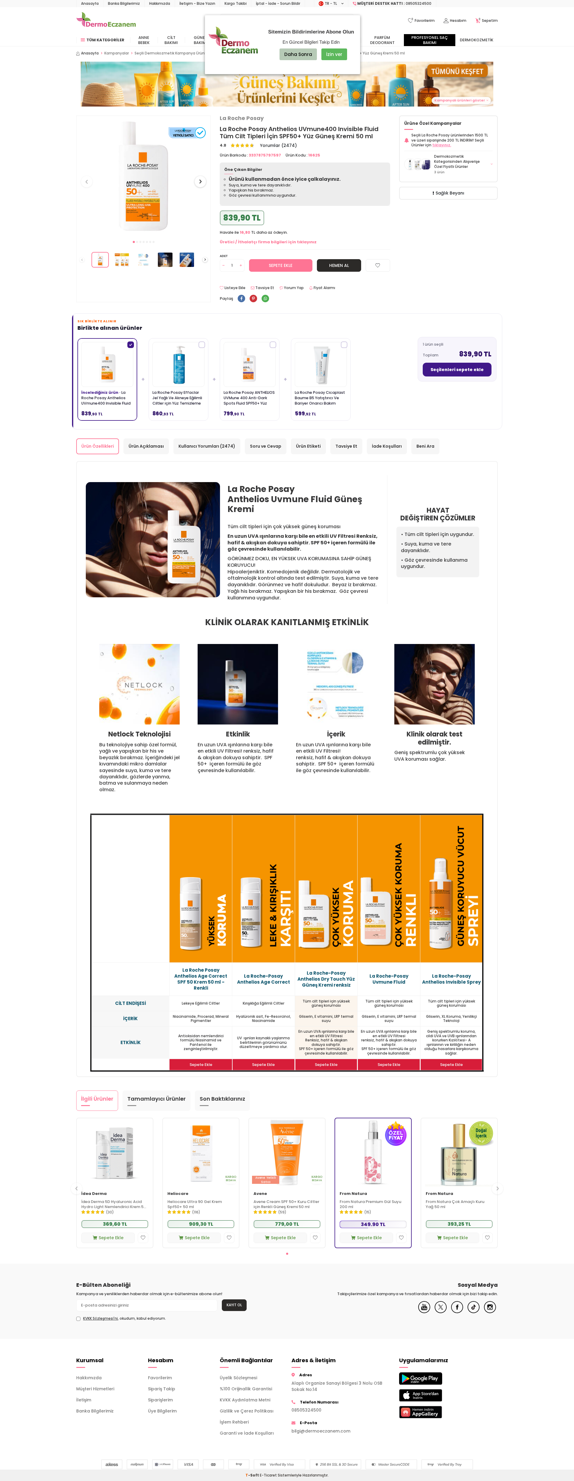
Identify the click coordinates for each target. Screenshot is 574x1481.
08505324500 (306, 1410)
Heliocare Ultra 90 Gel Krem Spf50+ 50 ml (194, 1204)
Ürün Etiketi (308, 446)
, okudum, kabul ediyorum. (124, 1318)
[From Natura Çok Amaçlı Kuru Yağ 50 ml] (459, 1152)
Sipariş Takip (161, 1389)
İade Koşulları (387, 446)
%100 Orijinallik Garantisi (246, 1389)
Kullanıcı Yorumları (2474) (206, 446)
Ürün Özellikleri (97, 446)
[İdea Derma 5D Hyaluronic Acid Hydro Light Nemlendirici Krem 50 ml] (115, 1152)
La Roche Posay (242, 118)
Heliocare (177, 1193)
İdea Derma (94, 1193)
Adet (224, 256)
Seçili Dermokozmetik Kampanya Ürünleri (172, 53)
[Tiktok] (474, 1312)
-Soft (252, 1475)
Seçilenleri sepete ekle (457, 370)
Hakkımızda (159, 3)
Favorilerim (160, 1378)
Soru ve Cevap (265, 446)
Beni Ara (425, 446)
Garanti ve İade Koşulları (247, 1433)
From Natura (353, 1193)
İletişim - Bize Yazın (197, 3)
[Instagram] (490, 1312)
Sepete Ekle (280, 265)
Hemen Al (339, 265)
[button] (134, 242)
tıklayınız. (441, 145)
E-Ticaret (268, 1475)
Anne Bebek (143, 40)
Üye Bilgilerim (162, 1411)
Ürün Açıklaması (146, 446)
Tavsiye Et (264, 287)
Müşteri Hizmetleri (95, 1389)
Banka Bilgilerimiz (124, 3)
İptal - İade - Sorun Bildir (278, 3)
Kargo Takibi (236, 3)
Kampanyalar (116, 53)
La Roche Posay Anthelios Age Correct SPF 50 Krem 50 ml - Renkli (200, 979)
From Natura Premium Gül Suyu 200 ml (370, 1204)
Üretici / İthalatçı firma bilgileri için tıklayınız (268, 242)
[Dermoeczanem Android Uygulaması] (430, 1378)
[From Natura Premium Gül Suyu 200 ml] (373, 1152)
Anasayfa (90, 3)
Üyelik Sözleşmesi (238, 1378)
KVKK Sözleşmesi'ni (100, 1318)
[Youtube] (424, 1312)
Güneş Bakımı (200, 40)
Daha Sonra (298, 54)
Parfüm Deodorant (382, 40)
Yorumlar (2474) (278, 145)
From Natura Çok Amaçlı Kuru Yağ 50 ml (455, 1204)
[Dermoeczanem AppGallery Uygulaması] (430, 1412)
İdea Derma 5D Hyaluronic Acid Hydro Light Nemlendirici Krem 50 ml (113, 1204)
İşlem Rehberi (234, 1422)
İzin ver (334, 54)
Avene (260, 1193)
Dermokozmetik (476, 40)
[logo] (106, 21)
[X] (441, 1312)
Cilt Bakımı (171, 40)
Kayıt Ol (234, 1304)
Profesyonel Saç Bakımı (429, 40)
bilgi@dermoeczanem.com (320, 1431)
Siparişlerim (160, 1400)
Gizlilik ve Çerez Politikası (247, 1411)
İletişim (83, 1400)
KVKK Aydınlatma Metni (245, 1400)
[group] (143, 176)
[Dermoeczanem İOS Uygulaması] (430, 1395)
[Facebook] (457, 1312)
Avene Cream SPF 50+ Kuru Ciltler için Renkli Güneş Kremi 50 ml (286, 1204)
